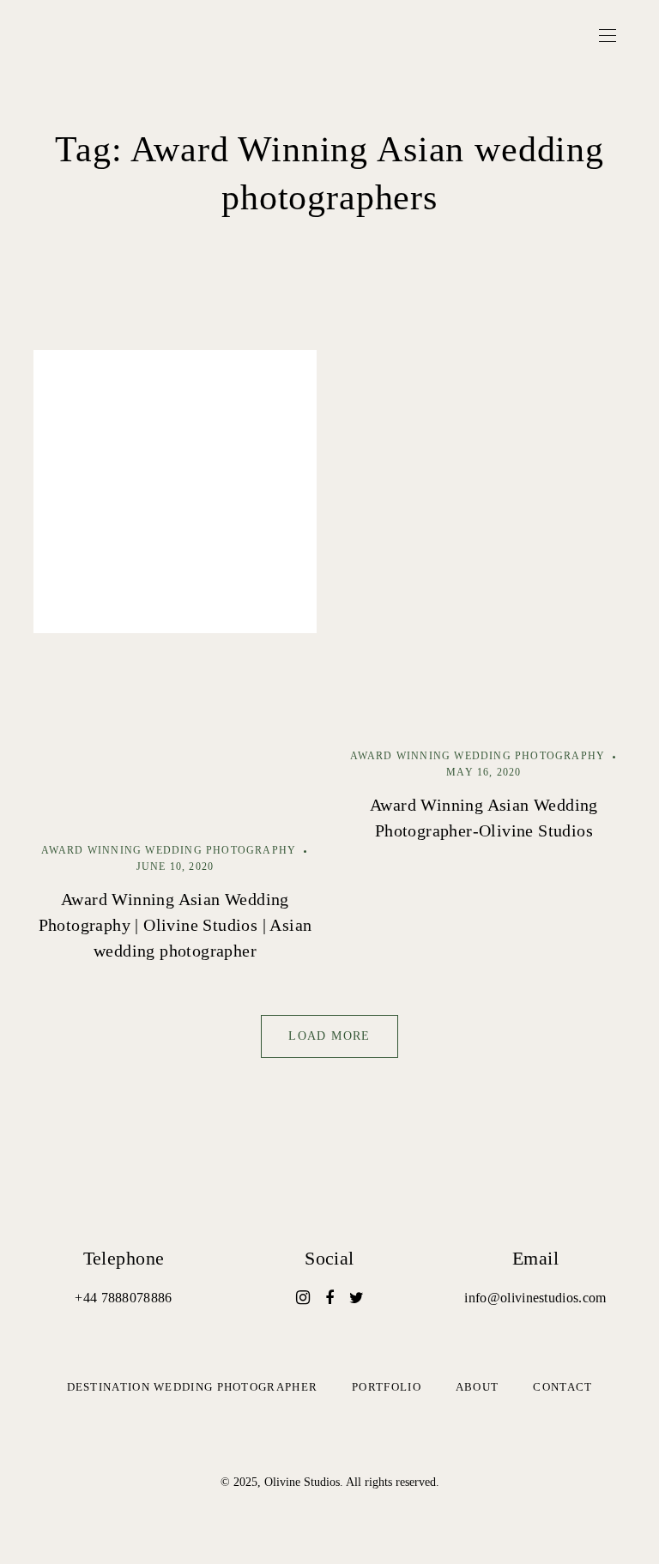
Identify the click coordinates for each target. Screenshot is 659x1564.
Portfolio (386, 1386)
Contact (562, 1386)
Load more (329, 1036)
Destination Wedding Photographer (192, 1386)
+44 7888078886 (123, 1297)
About (477, 1386)
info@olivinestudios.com (535, 1297)
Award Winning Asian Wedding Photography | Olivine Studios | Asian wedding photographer (175, 925)
